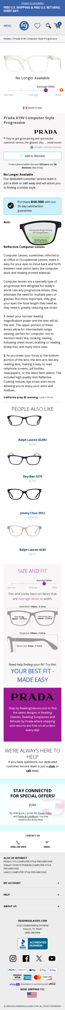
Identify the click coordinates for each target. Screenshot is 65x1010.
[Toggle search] (48, 26)
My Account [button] (12, 883)
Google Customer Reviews (47, 147)
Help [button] (7, 894)
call (25, 183)
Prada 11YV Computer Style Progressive (28, 861)
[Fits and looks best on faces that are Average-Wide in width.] (32, 96)
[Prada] (47, 132)
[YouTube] (52, 962)
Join (32, 805)
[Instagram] (13, 962)
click (52, 766)
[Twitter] (39, 962)
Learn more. (46, 397)
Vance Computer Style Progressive (25, 872)
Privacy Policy (45, 813)
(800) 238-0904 (18, 846)
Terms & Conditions (28, 816)
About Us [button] (10, 906)
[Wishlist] (37, 25)
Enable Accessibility (32, 3)
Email (47, 846)
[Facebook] (26, 962)
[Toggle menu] (8, 26)
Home (7, 38)
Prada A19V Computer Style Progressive (35, 38)
